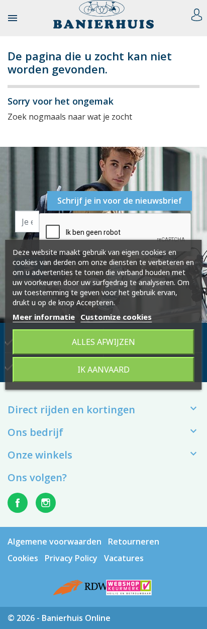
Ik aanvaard (103, 369)
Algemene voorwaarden (54, 541)
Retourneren (133, 541)
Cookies (23, 558)
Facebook (18, 503)
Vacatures (124, 558)
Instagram (46, 503)
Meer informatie (44, 317)
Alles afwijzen (103, 341)
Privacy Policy (71, 558)
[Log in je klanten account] (196, 13)
